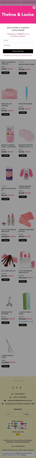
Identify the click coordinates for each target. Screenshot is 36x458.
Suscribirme (18, 51)
